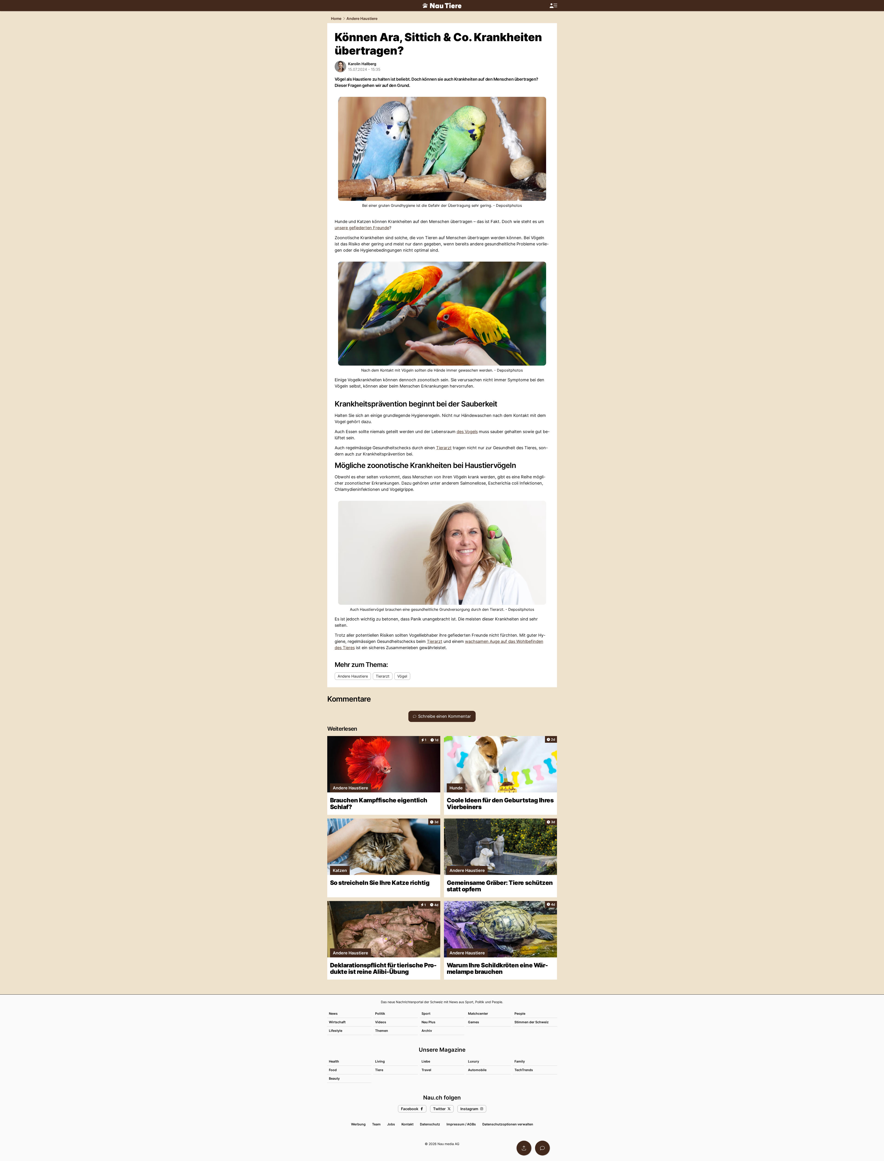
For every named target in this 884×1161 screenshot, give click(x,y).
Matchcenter (478, 1013)
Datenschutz (430, 1124)
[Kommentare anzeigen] (542, 1148)
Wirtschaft (337, 1022)
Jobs (391, 1124)
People (519, 1013)
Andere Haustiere (361, 18)
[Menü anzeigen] (553, 5)
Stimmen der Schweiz (531, 1022)
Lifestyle (335, 1031)
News (333, 1013)
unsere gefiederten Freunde (362, 227)
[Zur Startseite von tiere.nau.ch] (442, 5)
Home (336, 18)
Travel (426, 1070)
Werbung (358, 1124)
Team (376, 1124)
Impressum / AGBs (461, 1124)
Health (334, 1061)
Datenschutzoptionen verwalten (507, 1124)
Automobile (477, 1070)
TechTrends (523, 1070)
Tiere (379, 1070)
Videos (380, 1022)
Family (519, 1061)
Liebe (426, 1061)
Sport (426, 1013)
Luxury (473, 1061)
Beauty (334, 1078)
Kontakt (407, 1124)
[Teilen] (524, 1148)
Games (473, 1022)
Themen (381, 1031)
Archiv (427, 1031)
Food (333, 1070)
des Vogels (467, 431)
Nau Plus (428, 1022)
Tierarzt (444, 447)
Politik (380, 1013)
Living (380, 1061)
